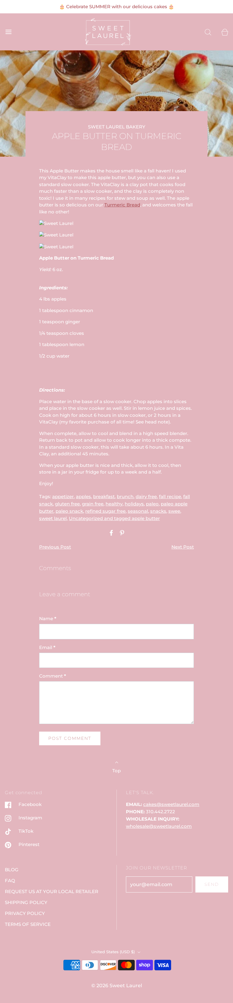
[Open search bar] (208, 31)
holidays (134, 504)
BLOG (12, 869)
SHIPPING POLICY (26, 902)
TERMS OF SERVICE (28, 924)
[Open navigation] (8, 31)
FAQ (10, 880)
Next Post (182, 547)
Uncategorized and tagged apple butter (114, 518)
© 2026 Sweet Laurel (116, 985)
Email (47, 647)
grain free (92, 504)
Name (47, 618)
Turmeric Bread (122, 205)
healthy (114, 504)
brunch (125, 496)
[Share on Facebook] (110, 532)
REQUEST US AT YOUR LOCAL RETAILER (51, 891)
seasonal (138, 511)
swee (174, 511)
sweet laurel (53, 518)
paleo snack (69, 511)
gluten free (67, 504)
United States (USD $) (113, 951)
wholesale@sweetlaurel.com (159, 826)
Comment (52, 676)
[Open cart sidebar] (224, 31)
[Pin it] (121, 532)
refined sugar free (105, 511)
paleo (152, 504)
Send (211, 884)
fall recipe (170, 496)
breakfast (104, 496)
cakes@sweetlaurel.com (171, 804)
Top (116, 770)
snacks (158, 511)
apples (83, 496)
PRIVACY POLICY (25, 913)
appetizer (63, 496)
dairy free (146, 496)
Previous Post (55, 547)
